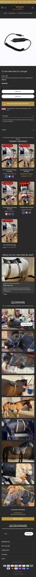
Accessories (12, 13)
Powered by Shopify (18, 574)
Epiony (20, 571)
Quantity (5, 83)
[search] (5, 7)
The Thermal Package (9, 245)
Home (5, 13)
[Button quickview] (15, 162)
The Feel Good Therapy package (9, 170)
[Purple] (13, 176)
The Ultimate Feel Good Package (9, 208)
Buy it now (18, 96)
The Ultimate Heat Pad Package (26, 170)
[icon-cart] (32, 7)
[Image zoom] (18, 42)
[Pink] (6, 214)
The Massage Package (26, 207)
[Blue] (6, 176)
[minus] (3, 86)
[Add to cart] (15, 165)
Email (6, 533)
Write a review (18, 519)
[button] (18, 91)
